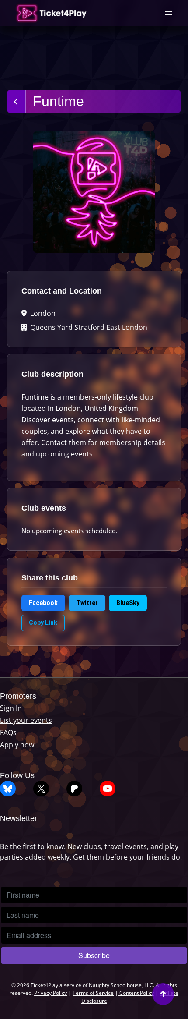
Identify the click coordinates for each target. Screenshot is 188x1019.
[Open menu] (168, 13)
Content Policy (136, 993)
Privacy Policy (50, 993)
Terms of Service (93, 993)
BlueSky (127, 602)
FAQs (8, 732)
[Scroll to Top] (163, 994)
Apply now (17, 745)
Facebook (43, 602)
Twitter (87, 602)
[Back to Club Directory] (16, 101)
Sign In (11, 708)
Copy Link (43, 622)
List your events (26, 720)
